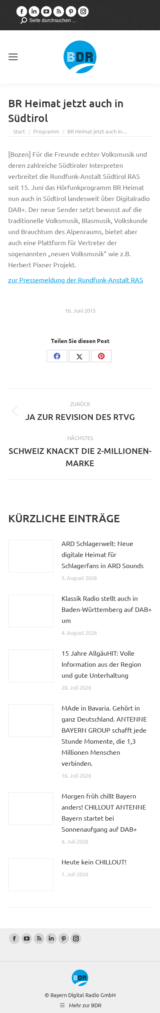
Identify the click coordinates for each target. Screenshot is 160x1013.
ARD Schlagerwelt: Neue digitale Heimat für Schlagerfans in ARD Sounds (103, 554)
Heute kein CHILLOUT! (94, 861)
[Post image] (30, 556)
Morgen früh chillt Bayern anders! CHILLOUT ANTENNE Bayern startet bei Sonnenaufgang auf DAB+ (104, 812)
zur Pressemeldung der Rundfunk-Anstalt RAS (75, 279)
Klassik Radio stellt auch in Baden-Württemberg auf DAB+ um (107, 609)
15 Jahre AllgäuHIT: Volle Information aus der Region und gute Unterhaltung (101, 664)
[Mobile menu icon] (13, 57)
